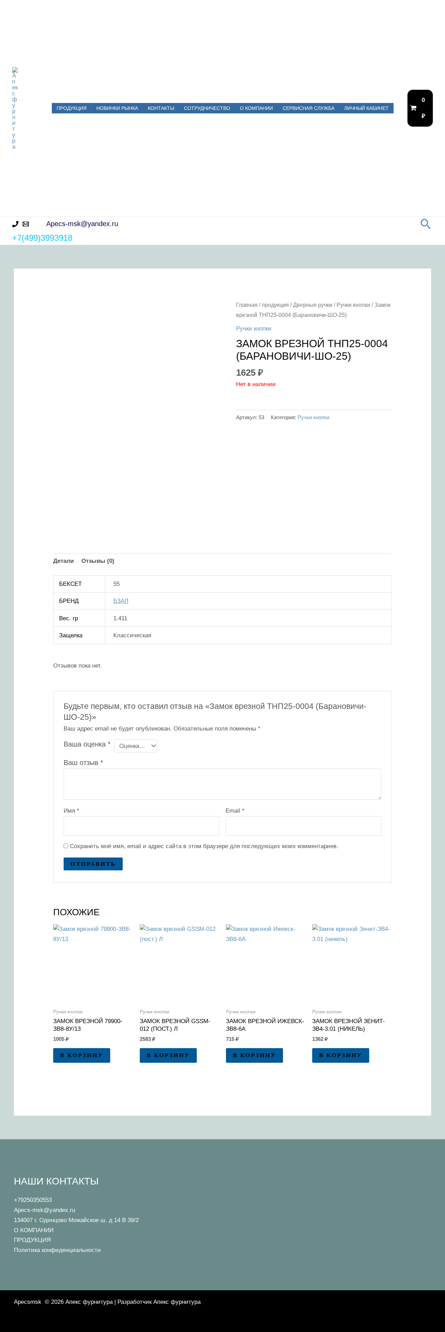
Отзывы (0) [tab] (97, 561)
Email (235, 810)
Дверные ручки (312, 305)
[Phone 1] (15, 224)
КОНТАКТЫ (161, 108)
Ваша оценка (87, 744)
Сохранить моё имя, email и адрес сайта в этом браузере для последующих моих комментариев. (204, 846)
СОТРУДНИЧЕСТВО (207, 108)
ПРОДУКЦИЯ (72, 108)
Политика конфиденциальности (57, 1250)
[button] (426, 224)
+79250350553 (33, 1200)
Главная (247, 305)
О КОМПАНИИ (256, 108)
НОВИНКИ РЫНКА (117, 108)
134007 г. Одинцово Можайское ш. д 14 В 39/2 (76, 1220)
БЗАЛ (120, 601)
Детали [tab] (63, 561)
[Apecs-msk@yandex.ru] (26, 224)
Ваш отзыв (83, 762)
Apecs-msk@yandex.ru (44, 1210)
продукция (275, 305)
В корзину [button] (81, 1055)
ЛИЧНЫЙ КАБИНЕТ (366, 108)
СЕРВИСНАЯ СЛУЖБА (308, 108)
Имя (71, 810)
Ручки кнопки (353, 305)
